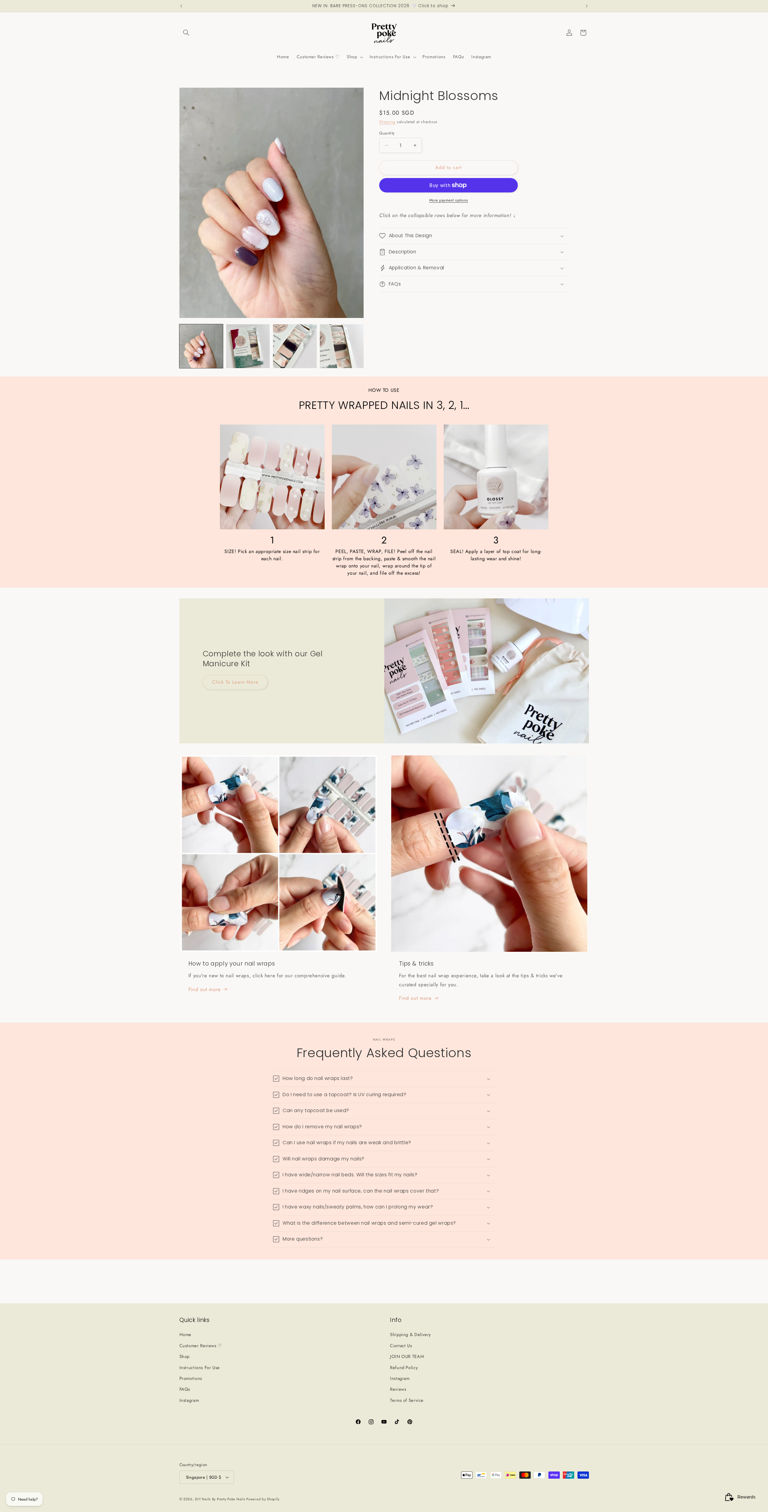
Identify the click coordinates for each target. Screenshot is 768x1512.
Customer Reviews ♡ (200, 1345)
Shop (184, 1356)
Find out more (204, 989)
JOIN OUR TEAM (407, 1356)
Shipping (387, 122)
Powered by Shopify (262, 1499)
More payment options (448, 200)
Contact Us (401, 1345)
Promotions (190, 1378)
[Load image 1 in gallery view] (201, 346)
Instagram (189, 1400)
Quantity (386, 133)
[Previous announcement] (181, 6)
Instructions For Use (199, 1367)
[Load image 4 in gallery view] (342, 346)
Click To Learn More (235, 682)
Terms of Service (407, 1400)
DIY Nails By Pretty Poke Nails (220, 1499)
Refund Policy (404, 1367)
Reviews (398, 1389)
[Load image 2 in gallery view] (248, 346)
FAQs (184, 1389)
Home (185, 1334)
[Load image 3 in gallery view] (295, 346)
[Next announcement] (586, 6)
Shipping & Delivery (410, 1334)
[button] (186, 33)
